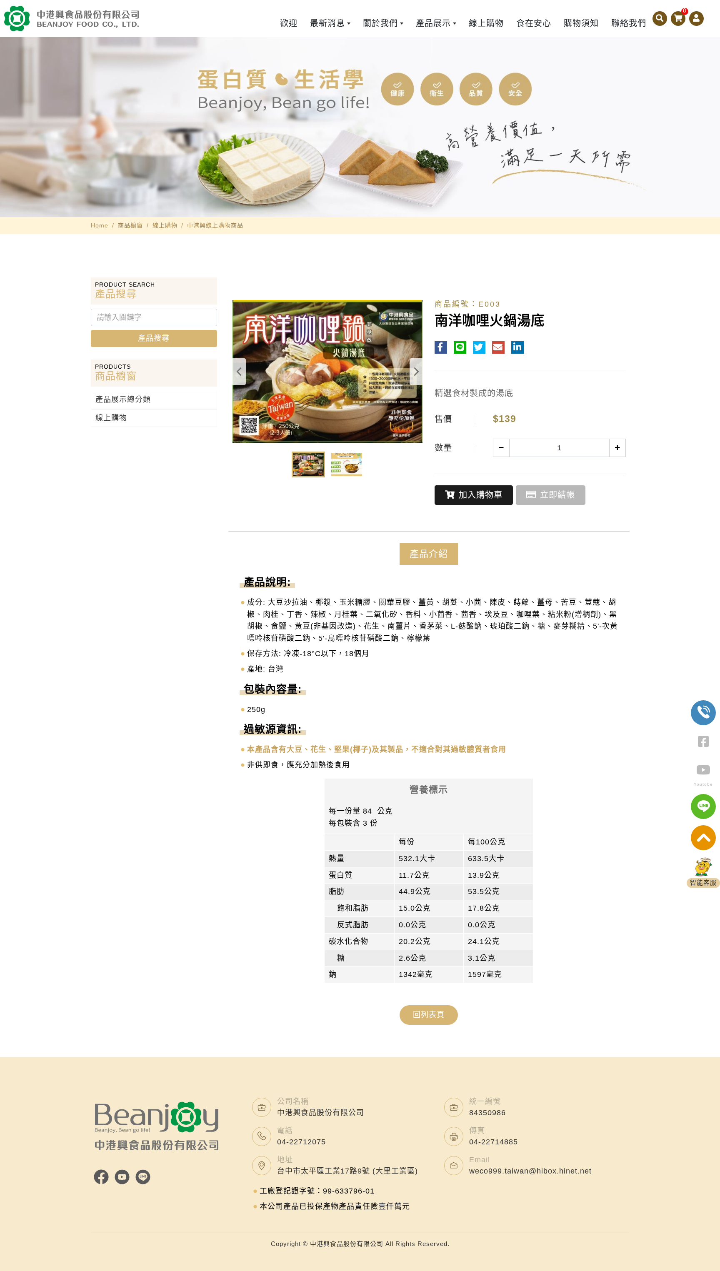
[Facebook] (101, 1177)
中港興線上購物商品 (215, 225)
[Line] (143, 1177)
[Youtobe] (122, 1177)
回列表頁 (429, 1015)
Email (479, 1160)
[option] (360, 127)
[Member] (696, 18)
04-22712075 (301, 1142)
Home (99, 225)
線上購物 (165, 225)
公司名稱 (293, 1101)
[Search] (659, 18)
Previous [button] (239, 371)
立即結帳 (557, 494)
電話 (285, 1130)
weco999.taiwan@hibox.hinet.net (530, 1171)
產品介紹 (429, 554)
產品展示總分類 (123, 399)
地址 (285, 1160)
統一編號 (485, 1101)
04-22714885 (493, 1142)
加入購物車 (480, 494)
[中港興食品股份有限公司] (71, 18)
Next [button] (416, 371)
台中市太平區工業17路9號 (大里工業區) (347, 1171)
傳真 (477, 1130)
